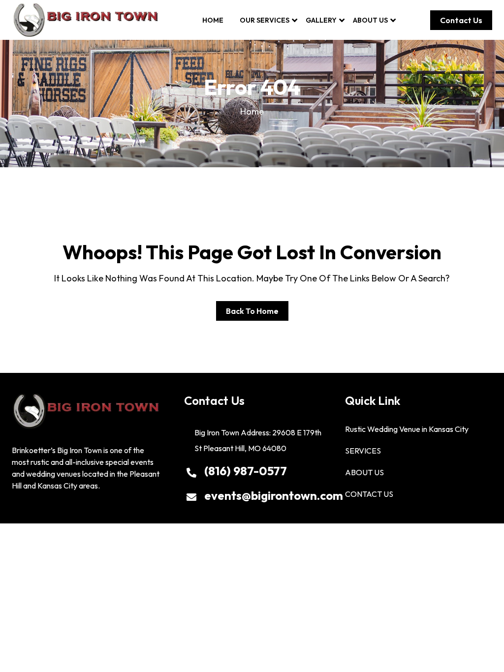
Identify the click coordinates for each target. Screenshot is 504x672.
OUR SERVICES (264, 20)
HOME (212, 20)
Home (252, 111)
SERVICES (363, 451)
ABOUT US (370, 20)
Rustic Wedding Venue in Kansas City (407, 429)
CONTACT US (369, 494)
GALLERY (321, 20)
